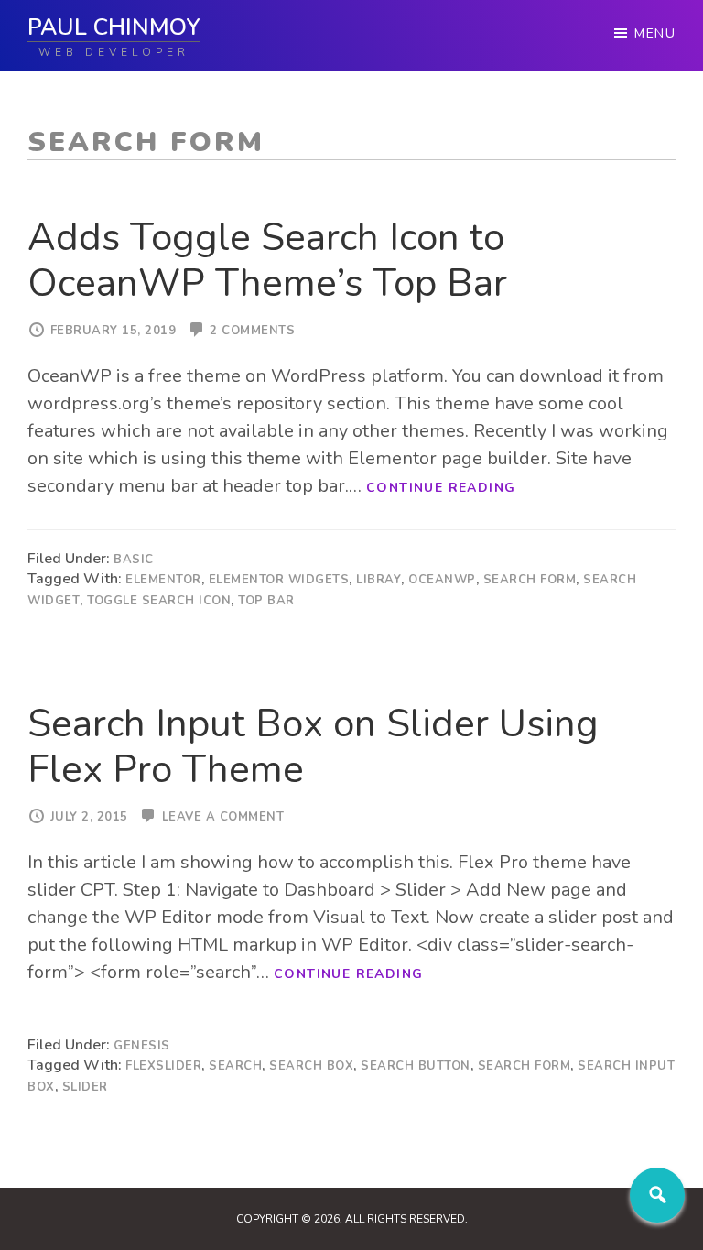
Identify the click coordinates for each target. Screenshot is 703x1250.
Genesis (142, 1046)
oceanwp (442, 579)
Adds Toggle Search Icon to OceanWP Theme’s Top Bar (267, 261)
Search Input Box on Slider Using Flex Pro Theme (313, 747)
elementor (163, 579)
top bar (266, 600)
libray (378, 579)
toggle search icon (159, 600)
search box (311, 1066)
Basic (134, 559)
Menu (655, 33)
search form (530, 579)
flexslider (163, 1066)
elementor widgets (279, 579)
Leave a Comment (223, 817)
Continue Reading (440, 487)
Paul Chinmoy (113, 27)
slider (85, 1087)
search (235, 1066)
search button (415, 1066)
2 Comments (252, 330)
